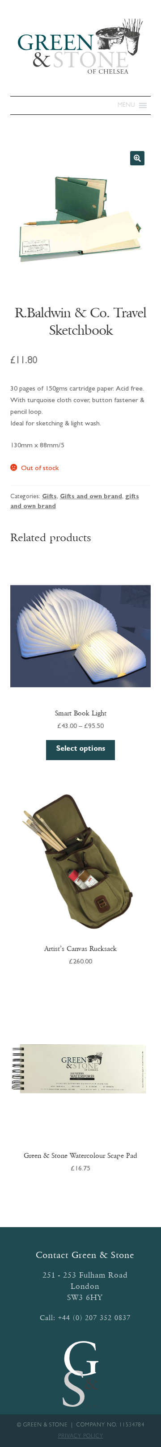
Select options (80, 749)
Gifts (49, 497)
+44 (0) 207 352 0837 (94, 1317)
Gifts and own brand (91, 497)
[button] (126, 105)
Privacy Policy (80, 1436)
